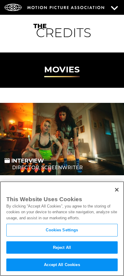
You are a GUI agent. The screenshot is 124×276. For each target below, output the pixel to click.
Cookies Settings (62, 230)
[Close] (116, 189)
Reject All (62, 247)
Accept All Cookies (62, 264)
